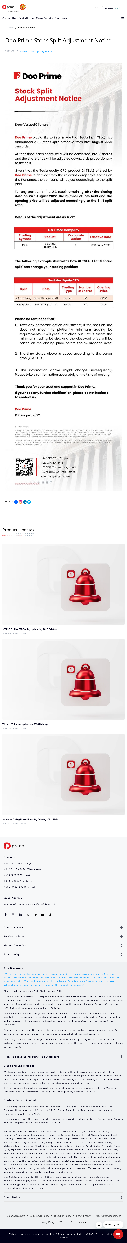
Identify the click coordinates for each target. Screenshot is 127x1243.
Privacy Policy (47, 1222)
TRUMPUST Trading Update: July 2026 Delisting (25, 724)
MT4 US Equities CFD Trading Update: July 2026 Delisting (29, 629)
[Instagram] (20, 502)
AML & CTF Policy (39, 1215)
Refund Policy (83, 1215)
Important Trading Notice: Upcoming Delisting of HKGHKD (30, 819)
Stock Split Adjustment (41, 51)
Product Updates (26, 27)
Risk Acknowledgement (108, 1215)
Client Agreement (15, 1215)
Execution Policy (62, 1215)
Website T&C (66, 1222)
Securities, (25, 51)
